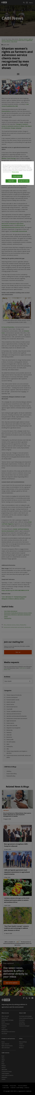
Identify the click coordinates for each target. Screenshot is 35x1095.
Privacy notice (15, 172)
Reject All (11, 181)
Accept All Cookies (24, 181)
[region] (17, 173)
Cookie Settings (17, 176)
